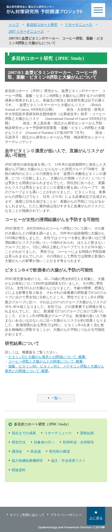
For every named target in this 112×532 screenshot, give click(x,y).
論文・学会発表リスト (68, 461)
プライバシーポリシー (66, 515)
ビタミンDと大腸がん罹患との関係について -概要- (47, 357)
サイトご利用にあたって (27, 515)
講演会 (17, 451)
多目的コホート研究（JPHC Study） (42, 424)
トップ (14, 25)
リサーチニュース (78, 25)
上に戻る (96, 518)
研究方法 (19, 442)
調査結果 (87, 433)
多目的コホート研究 (41, 25)
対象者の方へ (44, 442)
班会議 (35, 451)
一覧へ (56, 398)
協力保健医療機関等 (27, 461)
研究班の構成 (59, 451)
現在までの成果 (24, 433)
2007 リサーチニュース (26, 32)
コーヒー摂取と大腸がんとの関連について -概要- (46, 361)
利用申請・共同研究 (78, 442)
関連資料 (19, 470)
